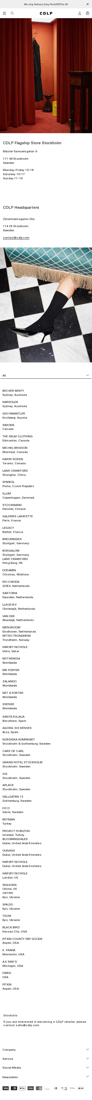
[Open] (4, 13)
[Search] (12, 13)
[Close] (88, 4)
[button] (80, 13)
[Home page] (46, 13)
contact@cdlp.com (16, 237)
